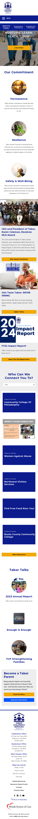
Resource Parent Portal (19, 784)
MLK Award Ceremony (19, 259)
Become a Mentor (19, 773)
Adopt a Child (19, 767)
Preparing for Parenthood (18, 27)
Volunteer (19, 777)
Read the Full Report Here (19, 359)
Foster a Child (19, 770)
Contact (19, 787)
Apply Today (19, 312)
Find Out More (19, 694)
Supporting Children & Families (6, 27)
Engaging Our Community (30, 27)
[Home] (19, 7)
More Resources (19, 554)
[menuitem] (6, 27)
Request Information (19, 700)
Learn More (19, 48)
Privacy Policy (19, 790)
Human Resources (19, 781)
